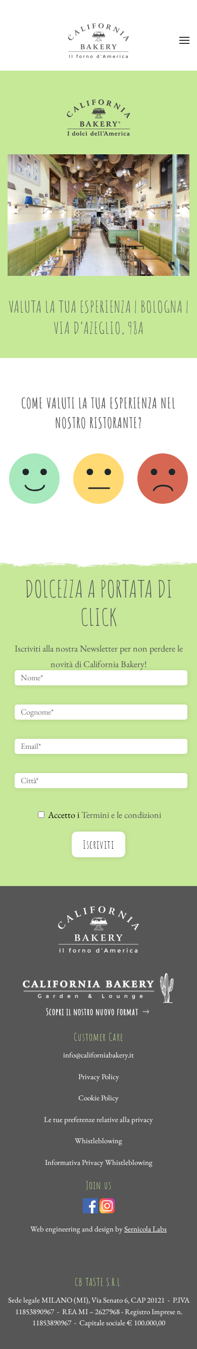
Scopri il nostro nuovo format (92, 1011)
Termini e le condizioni (121, 814)
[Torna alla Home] (98, 40)
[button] (184, 40)
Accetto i (103, 814)
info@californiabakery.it (98, 1055)
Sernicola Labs (145, 1229)
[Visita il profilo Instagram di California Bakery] (107, 1204)
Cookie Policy (98, 1097)
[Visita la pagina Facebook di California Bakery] (90, 1204)
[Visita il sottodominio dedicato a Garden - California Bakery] (98, 986)
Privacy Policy (98, 1076)
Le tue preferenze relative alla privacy (98, 1119)
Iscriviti (98, 844)
